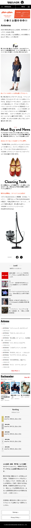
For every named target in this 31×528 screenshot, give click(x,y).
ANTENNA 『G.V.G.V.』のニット (16, 352)
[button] (29, 389)
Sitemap (15, 512)
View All (26, 377)
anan (22, 15)
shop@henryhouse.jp (7, 209)
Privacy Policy (15, 517)
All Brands (7, 6)
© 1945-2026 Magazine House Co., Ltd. (15, 524)
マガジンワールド (15, 2)
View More (14, 371)
